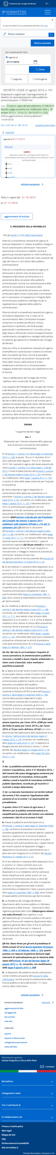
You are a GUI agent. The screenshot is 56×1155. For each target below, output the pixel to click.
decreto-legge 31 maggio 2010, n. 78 (31, 749)
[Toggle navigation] (47, 12)
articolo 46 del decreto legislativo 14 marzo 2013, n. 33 (28, 560)
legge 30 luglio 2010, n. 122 (20, 743)
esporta (7, 1033)
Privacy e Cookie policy (12, 1126)
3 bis (12, 177)
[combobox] (28, 34)
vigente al (13, 57)
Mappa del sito (8, 1134)
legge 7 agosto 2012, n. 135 (38, 478)
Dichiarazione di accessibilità (15, 1143)
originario (17, 79)
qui (46, 25)
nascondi (9, 132)
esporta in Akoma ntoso (14, 1038)
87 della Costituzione (32, 235)
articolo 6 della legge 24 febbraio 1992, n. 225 (26, 645)
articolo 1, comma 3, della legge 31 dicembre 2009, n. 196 (26, 693)
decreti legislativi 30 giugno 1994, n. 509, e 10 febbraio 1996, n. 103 (27, 948)
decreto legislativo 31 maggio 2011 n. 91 (27, 854)
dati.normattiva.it (10, 1147)
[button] (35, 62)
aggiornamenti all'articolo (16, 216)
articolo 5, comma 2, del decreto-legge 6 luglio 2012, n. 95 (27, 472)
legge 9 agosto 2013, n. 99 (21, 967)
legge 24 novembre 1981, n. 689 (23, 892)
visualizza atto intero (45, 125)
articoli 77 (15, 235)
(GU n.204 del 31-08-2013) (14, 125)
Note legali (7, 1130)
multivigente (41, 79)
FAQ (4, 1139)
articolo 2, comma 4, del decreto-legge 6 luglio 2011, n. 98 (25, 607)
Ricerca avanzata (42, 43)
